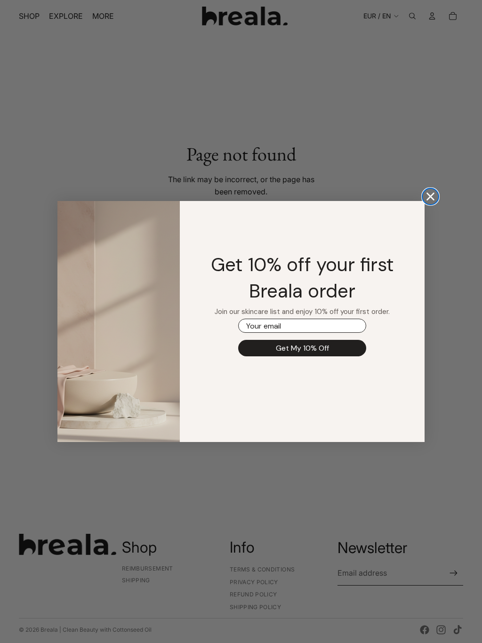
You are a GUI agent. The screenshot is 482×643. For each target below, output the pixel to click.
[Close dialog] (430, 196)
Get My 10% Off (302, 348)
